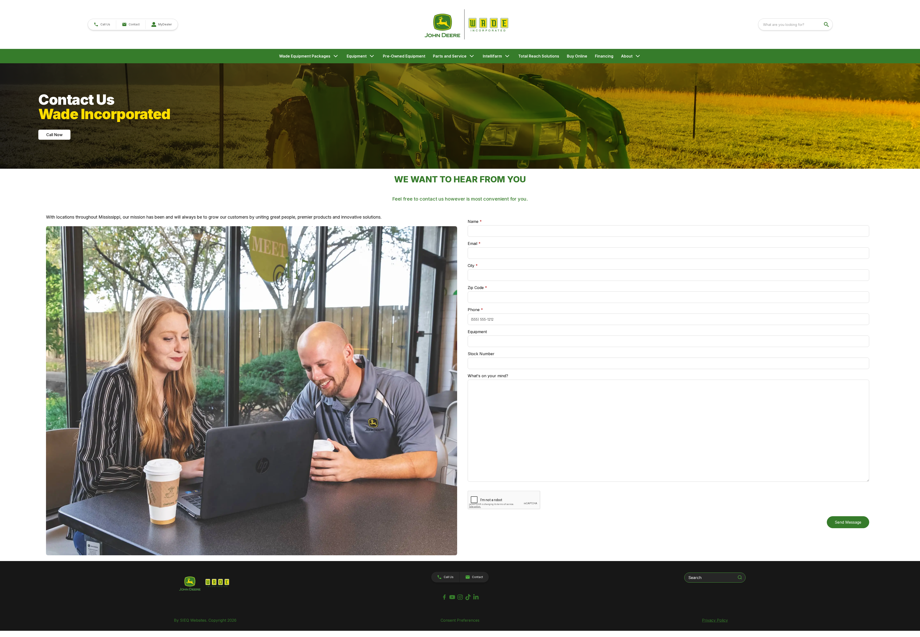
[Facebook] (444, 597)
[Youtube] (452, 597)
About (626, 56)
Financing (604, 56)
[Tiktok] (468, 597)
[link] (161, 24)
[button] (102, 24)
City (473, 265)
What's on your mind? (488, 375)
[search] (827, 24)
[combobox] (795, 24)
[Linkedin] (476, 597)
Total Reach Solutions (538, 56)
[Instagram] (460, 597)
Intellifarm (492, 56)
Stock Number (481, 353)
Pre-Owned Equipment (404, 56)
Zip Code (477, 287)
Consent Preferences (460, 620)
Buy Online (577, 56)
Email (481, 243)
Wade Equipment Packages (304, 56)
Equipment (357, 56)
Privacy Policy (715, 620)
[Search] (740, 577)
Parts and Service (449, 56)
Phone (475, 309)
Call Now (54, 134)
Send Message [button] (848, 522)
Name (475, 221)
